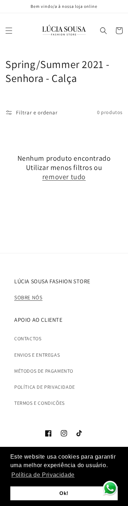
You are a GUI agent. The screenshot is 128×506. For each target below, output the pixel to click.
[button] (9, 30)
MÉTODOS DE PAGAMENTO (43, 371)
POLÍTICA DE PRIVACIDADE (44, 387)
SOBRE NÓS (28, 297)
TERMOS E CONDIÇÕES (39, 403)
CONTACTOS (27, 338)
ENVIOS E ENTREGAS (37, 355)
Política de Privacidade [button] (43, 475)
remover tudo (64, 176)
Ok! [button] (64, 493)
